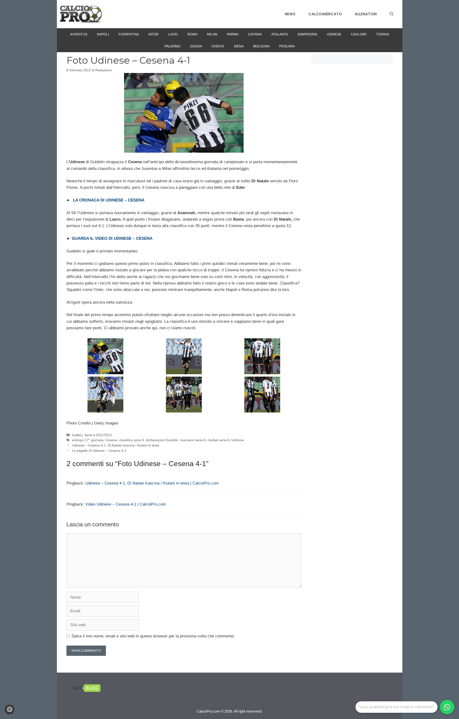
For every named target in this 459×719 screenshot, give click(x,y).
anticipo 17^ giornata (88, 440)
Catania (255, 34)
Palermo (172, 46)
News (290, 14)
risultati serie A (219, 440)
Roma (192, 34)
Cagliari (358, 34)
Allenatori (366, 14)
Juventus (78, 34)
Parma (232, 34)
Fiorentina (129, 34)
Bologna (261, 46)
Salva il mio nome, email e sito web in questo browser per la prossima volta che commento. (153, 636)
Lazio (173, 34)
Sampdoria (307, 34)
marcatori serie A (193, 440)
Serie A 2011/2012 (98, 435)
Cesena (111, 440)
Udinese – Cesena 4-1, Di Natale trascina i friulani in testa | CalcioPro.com (152, 483)
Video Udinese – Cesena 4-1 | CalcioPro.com (125, 504)
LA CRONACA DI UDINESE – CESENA (108, 200)
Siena (239, 46)
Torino (382, 34)
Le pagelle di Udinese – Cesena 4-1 (99, 450)
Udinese (334, 34)
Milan (212, 34)
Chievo (218, 46)
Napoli (103, 34)
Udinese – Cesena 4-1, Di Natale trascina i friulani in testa (115, 445)
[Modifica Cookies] (9, 709)
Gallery (77, 435)
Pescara (287, 46)
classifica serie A (131, 440)
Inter (153, 34)
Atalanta (279, 34)
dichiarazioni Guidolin (162, 440)
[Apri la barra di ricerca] (391, 14)
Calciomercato (325, 14)
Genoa (196, 46)
